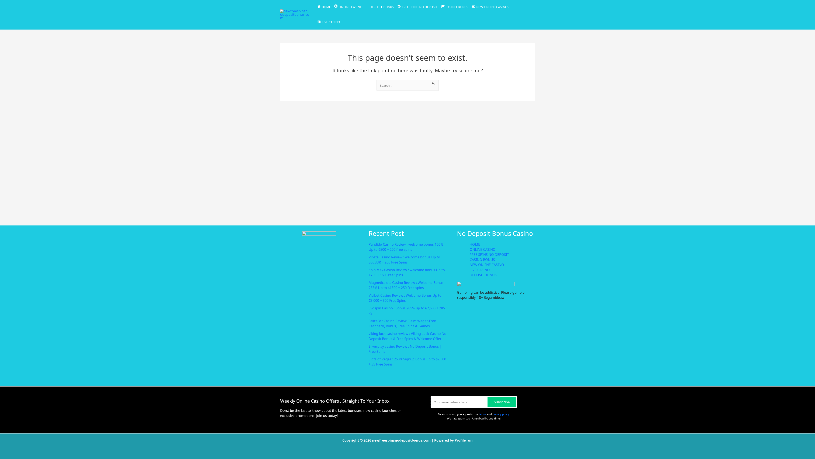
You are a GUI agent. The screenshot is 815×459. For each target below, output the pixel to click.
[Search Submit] (433, 82)
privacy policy (500, 414)
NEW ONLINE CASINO (487, 264)
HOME (475, 244)
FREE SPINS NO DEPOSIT (489, 254)
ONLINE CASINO (483, 249)
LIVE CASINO (480, 270)
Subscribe (502, 402)
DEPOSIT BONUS (483, 275)
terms (482, 414)
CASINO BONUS (482, 259)
